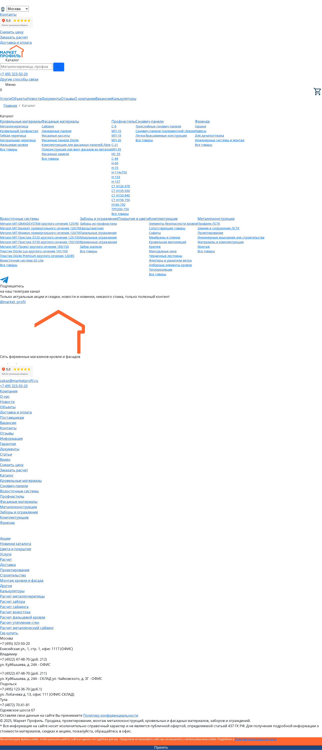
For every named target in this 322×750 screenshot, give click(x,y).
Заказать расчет (14, 37)
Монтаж (204, 246)
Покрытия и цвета (133, 218)
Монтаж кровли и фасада (21, 580)
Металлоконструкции (216, 218)
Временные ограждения (98, 242)
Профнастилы (123, 121)
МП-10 (116, 131)
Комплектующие (163, 218)
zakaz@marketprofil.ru (19, 380)
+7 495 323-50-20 (14, 74)
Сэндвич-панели (150, 121)
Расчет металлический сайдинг (27, 627)
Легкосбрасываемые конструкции (161, 135)
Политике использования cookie (256, 739)
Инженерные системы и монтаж (219, 140)
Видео (5, 459)
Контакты (8, 14)
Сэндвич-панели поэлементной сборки (165, 131)
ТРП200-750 (120, 209)
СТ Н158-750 (120, 200)
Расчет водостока (15, 612)
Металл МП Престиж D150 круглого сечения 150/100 (40, 242)
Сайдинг (48, 126)
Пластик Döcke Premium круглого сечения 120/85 (37, 256)
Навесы (200, 131)
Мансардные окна (163, 251)
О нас (5, 396)
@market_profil (13, 301)
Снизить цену (11, 32)
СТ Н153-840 (120, 195)
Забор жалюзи (91, 246)
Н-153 (115, 177)
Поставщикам (12, 417)
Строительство (13, 575)
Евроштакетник (92, 228)
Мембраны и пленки (164, 237)
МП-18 (116, 135)
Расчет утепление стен (19, 622)
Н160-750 (118, 204)
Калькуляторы (124, 98)
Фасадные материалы (60, 121)
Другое (6, 585)
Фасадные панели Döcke (60, 140)
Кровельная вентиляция (167, 242)
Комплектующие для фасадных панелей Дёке (76, 145)
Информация (11, 438)
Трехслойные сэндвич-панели (158, 126)
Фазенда (202, 121)
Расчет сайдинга (14, 606)
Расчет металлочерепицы (22, 596)
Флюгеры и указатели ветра (170, 260)
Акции (5, 538)
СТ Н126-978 (120, 186)
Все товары (8, 149)
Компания (9, 391)
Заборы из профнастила (98, 223)
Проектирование (210, 233)
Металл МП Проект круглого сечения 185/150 (34, 246)
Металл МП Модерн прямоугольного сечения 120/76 (40, 233)
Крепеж (155, 246)
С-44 (114, 158)
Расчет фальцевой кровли (22, 617)
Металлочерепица (14, 126)
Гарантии (8, 443)
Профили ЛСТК (209, 223)
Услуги (5, 98)
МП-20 (116, 140)
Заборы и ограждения (99, 218)
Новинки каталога (15, 543)
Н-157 (115, 181)
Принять (161, 747)
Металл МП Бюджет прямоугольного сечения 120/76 (40, 228)
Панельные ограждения (98, 233)
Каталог (7, 475)
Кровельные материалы (21, 121)
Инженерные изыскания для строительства (231, 237)
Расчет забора (12, 601)
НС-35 (115, 154)
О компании (85, 98)
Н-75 (114, 168)
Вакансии (104, 98)
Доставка (8, 564)
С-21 (114, 145)
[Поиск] (58, 67)
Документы (51, 98)
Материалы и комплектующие (221, 242)
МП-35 (116, 149)
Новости (34, 98)
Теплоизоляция (160, 269)
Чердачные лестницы (165, 256)
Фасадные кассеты (56, 135)
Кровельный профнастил (19, 131)
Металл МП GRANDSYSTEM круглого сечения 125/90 (39, 223)
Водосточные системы (19, 218)
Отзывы (67, 98)
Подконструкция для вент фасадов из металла (76, 149)
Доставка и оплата (16, 42)
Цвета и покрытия (15, 549)
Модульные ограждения (98, 237)
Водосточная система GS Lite (22, 260)
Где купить (9, 633)
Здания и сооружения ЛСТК (218, 228)
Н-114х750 (119, 172)
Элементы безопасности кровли (173, 223)
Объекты (19, 98)
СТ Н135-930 (120, 191)
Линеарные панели (56, 131)
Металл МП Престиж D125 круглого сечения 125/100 (40, 237)
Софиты (155, 233)
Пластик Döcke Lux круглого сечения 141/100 (34, 251)
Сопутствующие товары (167, 228)
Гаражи (200, 126)
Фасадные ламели (55, 154)
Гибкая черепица (13, 135)
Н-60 (114, 163)
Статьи (6, 454)
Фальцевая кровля (14, 145)
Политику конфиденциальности (110, 715)
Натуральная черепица (18, 140)
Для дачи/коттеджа (209, 135)
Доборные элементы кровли (170, 265)
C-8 (113, 126)
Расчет (6, 559)
